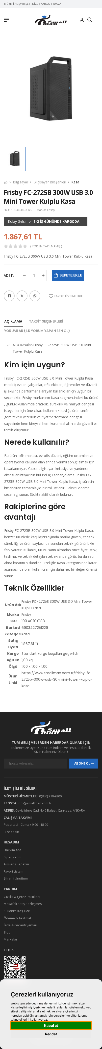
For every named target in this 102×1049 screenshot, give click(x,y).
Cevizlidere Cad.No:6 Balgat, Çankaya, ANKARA (50, 810)
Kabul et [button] (51, 1025)
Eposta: (10, 803)
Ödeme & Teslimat (17, 918)
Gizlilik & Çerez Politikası (22, 896)
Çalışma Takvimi (18, 817)
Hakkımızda (12, 850)
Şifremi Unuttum (16, 878)
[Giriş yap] (82, 20)
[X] (22, 295)
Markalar (10, 939)
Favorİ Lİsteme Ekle (68, 296)
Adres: (9, 810)
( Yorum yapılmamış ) (46, 246)
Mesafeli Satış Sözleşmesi (23, 903)
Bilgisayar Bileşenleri (49, 182)
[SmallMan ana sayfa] (51, 727)
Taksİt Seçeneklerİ (46, 321)
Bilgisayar (20, 182)
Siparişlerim (12, 857)
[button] (8, 20)
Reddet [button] (51, 1034)
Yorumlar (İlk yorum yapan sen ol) (37, 330)
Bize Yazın (11, 831)
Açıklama (13, 321)
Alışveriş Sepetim (16, 864)
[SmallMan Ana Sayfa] (51, 20)
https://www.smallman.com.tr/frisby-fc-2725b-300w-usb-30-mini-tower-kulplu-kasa (57, 679)
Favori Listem (13, 871)
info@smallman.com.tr (34, 803)
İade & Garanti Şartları (20, 925)
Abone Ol (82, 763)
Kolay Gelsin (17, 221)
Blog (7, 932)
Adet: (9, 275)
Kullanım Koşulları (17, 911)
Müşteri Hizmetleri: (21, 796)
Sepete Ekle (70, 275)
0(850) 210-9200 (50, 796)
